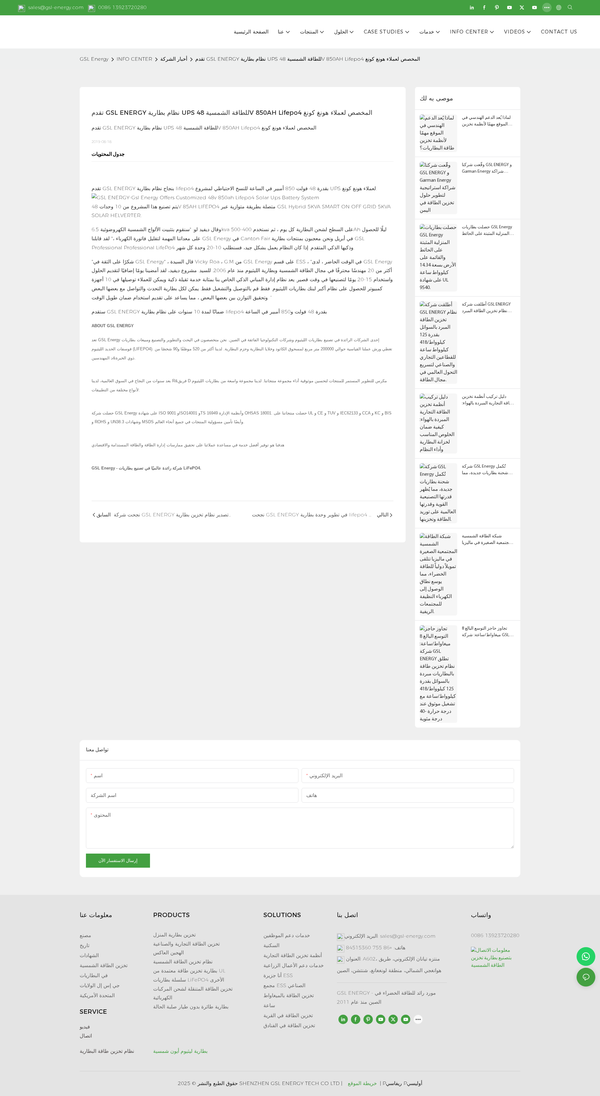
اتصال (86, 1036)
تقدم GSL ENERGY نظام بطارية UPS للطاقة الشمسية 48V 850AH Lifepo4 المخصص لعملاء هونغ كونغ (307, 59)
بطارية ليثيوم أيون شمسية (180, 1051)
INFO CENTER (134, 59)
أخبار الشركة (173, 59)
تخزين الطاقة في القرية (288, 1015)
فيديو (85, 1027)
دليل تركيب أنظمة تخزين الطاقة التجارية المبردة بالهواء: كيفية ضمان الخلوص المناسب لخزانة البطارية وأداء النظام (488, 400)
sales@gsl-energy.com (55, 7)
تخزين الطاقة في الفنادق (289, 1025)
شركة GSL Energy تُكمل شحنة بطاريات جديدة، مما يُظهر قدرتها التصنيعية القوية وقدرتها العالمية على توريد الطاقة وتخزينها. (486, 470)
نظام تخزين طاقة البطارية (107, 1051)
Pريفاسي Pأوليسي (402, 1083)
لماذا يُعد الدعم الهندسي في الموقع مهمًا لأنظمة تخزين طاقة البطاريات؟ (486, 121)
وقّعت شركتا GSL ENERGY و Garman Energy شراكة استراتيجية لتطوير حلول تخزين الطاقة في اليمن (487, 169)
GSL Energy (94, 59)
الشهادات (89, 955)
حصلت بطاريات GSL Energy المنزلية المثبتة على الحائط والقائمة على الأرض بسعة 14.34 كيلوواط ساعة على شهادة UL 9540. (487, 231)
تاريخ (84, 945)
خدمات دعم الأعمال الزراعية (293, 965)
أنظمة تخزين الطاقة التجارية (292, 955)
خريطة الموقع (362, 1083)
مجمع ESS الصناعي (284, 985)
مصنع (85, 935)
